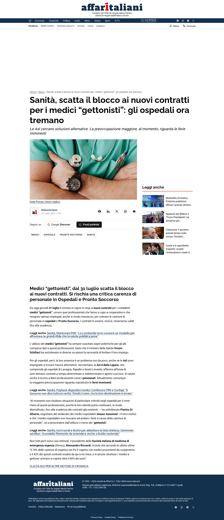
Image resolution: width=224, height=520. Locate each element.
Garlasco (100, 26)
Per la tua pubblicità (76, 507)
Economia (39, 21)
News (87, 21)
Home (33, 92)
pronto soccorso (71, 234)
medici (35, 234)
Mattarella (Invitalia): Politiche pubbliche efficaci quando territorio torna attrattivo (179, 202)
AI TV (117, 21)
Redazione (60, 507)
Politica (66, 21)
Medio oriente (47, 26)
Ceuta (90, 26)
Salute (97, 21)
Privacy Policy (96, 517)
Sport (107, 21)
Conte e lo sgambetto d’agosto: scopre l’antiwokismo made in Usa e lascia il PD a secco (178, 249)
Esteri (77, 21)
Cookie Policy (110, 517)
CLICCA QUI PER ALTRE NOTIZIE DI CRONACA (59, 466)
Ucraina (81, 26)
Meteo (176, 26)
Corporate (54, 21)
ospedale (49, 234)
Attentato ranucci (65, 26)
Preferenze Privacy (125, 517)
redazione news (49, 210)
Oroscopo (191, 26)
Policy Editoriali (45, 507)
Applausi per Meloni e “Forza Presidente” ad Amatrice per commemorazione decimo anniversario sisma (177, 217)
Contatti (32, 507)
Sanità (91, 234)
